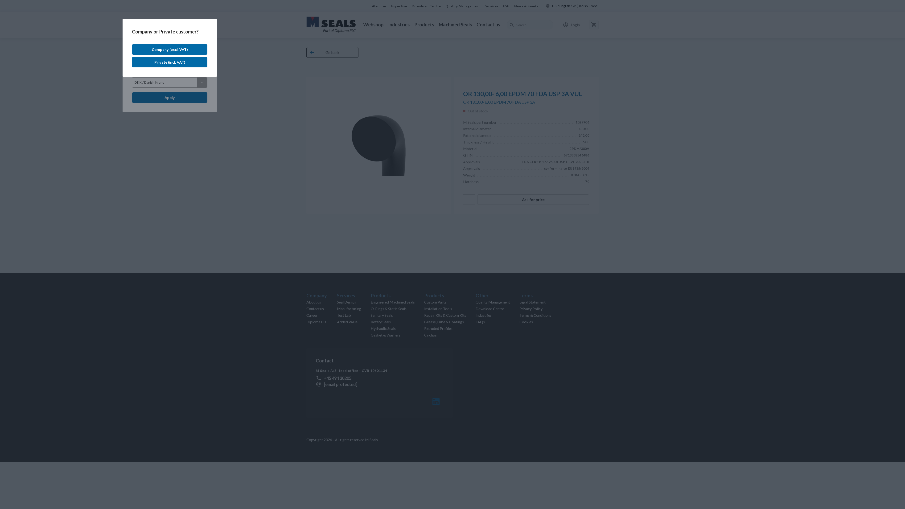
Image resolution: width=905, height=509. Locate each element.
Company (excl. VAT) (170, 49)
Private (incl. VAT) (169, 62)
